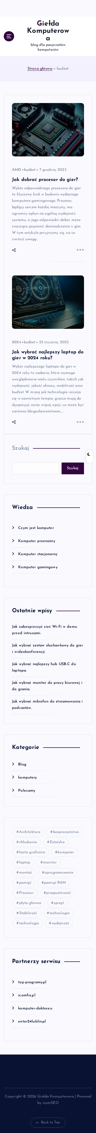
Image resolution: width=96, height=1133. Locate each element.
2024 (16, 342)
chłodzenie (28, 842)
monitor (50, 862)
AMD (16, 170)
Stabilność (28, 913)
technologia (60, 913)
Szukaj (20, 448)
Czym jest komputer (36, 528)
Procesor (26, 893)
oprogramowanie (59, 873)
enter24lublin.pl (32, 1022)
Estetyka (57, 842)
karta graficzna (32, 852)
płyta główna (30, 903)
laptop (24, 862)
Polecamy (26, 791)
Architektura (30, 832)
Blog (22, 765)
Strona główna (39, 69)
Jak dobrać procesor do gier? (45, 179)
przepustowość (58, 893)
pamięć (25, 883)
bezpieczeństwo (66, 832)
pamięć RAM (55, 883)
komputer (66, 852)
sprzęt (59, 903)
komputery (27, 778)
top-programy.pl (32, 982)
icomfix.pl (26, 995)
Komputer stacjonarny (37, 554)
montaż (25, 873)
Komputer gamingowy (38, 567)
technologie (29, 923)
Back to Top (50, 1122)
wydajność (60, 923)
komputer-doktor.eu (35, 1008)
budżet (30, 170)
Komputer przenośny (36, 541)
